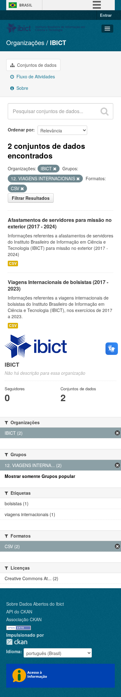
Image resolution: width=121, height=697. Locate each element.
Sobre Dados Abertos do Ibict (35, 604)
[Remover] (54, 168)
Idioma (13, 651)
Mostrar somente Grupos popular (40, 476)
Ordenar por (20, 129)
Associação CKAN (24, 619)
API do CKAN (19, 611)
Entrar (106, 15)
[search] (105, 111)
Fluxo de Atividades (35, 76)
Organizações (25, 42)
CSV (13, 263)
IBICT (58, 42)
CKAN (16, 642)
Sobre (21, 88)
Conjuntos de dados (36, 65)
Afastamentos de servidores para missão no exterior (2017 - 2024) (60, 223)
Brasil (25, 5)
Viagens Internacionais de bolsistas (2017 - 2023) (58, 285)
